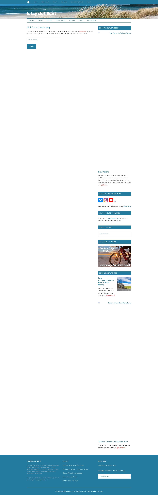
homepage (82, 31)
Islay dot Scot (41, 13)
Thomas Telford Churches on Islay (113, 442)
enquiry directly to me (41, 480)
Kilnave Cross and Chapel (70, 477)
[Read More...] (110, 295)
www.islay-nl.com (113, 218)
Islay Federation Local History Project (73, 465)
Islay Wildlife (103, 172)
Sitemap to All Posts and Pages (107, 465)
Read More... (103, 185)
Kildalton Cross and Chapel (70, 481)
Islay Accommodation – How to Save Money (106, 281)
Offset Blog (127, 206)
